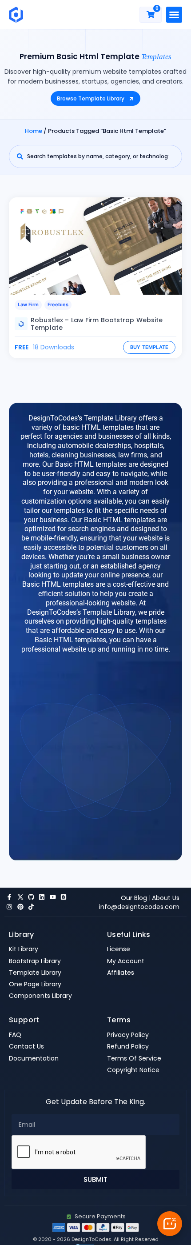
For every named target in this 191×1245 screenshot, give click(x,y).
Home (33, 131)
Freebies (58, 304)
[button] (174, 15)
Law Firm (28, 304)
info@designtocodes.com (139, 906)
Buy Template (149, 347)
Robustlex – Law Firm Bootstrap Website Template (97, 324)
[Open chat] (169, 1223)
